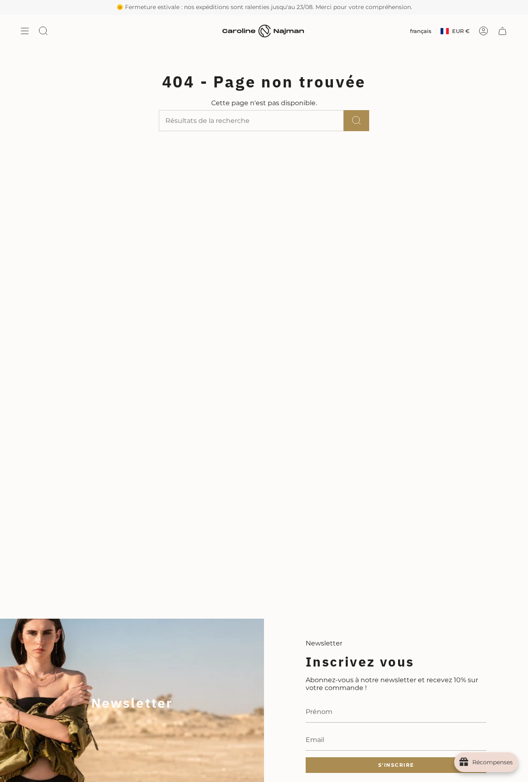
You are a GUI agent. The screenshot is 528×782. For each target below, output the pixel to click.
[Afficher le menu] (24, 31)
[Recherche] (356, 120)
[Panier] (502, 31)
